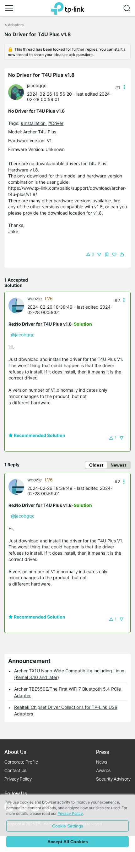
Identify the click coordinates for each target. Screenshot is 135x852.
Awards (103, 770)
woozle (34, 298)
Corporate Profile (21, 762)
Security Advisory (113, 779)
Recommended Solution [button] (39, 435)
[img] (106, 254)
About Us (15, 751)
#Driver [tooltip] (55, 123)
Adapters (16, 24)
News (101, 762)
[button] (9, 8)
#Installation (34, 123)
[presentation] (16, 92)
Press (102, 751)
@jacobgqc (23, 334)
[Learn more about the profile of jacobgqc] (17, 91)
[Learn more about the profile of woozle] (17, 304)
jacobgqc (36, 85)
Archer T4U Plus (39, 131)
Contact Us (15, 770)
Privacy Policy (18, 779)
